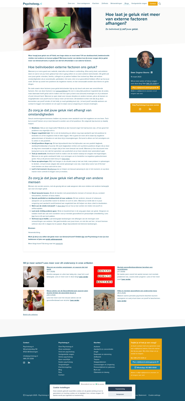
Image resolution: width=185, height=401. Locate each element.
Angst (96, 351)
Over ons (71, 3)
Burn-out (97, 369)
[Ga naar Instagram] (140, 109)
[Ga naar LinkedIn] (150, 109)
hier (33, 216)
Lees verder (83, 277)
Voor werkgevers (83, 3)
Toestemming (120, 389)
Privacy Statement (139, 395)
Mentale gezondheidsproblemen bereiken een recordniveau (135, 268)
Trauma (96, 359)
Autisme (97, 346)
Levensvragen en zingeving (104, 364)
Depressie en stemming (102, 354)
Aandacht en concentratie (103, 349)
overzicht (59, 243)
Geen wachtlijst (64, 359)
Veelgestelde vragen (139, 3)
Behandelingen (116, 3)
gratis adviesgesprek (54, 239)
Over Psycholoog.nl (65, 346)
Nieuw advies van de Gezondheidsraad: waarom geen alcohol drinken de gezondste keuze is (67, 292)
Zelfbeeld (97, 357)
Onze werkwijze (64, 349)
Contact (153, 3)
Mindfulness (52, 169)
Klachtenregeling (64, 367)
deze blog (65, 159)
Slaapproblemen (100, 362)
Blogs (127, 3)
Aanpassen (120, 394)
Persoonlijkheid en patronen (104, 367)
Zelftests (105, 3)
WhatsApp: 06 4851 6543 (147, 367)
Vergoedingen (63, 364)
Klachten (95, 3)
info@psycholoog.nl (30, 356)
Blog (60, 369)
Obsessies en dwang (101, 372)
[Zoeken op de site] (160, 4)
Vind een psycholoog (66, 351)
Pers (60, 372)
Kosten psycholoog (65, 362)
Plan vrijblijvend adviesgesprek (145, 87)
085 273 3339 (151, 83)
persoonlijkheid (62, 91)
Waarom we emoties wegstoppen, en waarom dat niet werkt (67, 268)
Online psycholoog (65, 357)
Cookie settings (154, 395)
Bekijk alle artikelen (30, 314)
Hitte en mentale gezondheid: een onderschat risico (137, 291)
